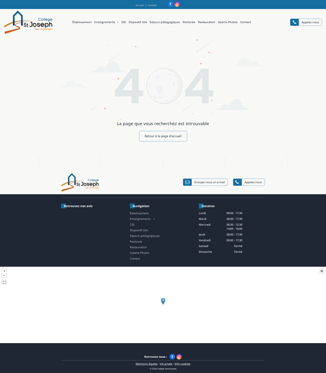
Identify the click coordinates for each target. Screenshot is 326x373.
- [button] (4, 275)
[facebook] (170, 4)
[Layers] (322, 271)
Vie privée (166, 364)
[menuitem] (140, 5)
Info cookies (182, 364)
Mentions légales (147, 364)
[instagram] (177, 4)
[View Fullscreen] (4, 282)
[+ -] (163, 305)
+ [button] (4, 271)
